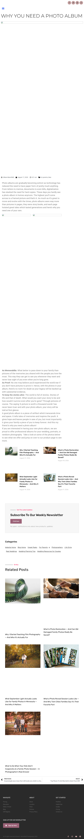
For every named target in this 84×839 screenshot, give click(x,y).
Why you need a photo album (41, 16)
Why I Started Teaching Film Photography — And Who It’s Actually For (29, 452)
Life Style (68, 547)
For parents (44, 177)
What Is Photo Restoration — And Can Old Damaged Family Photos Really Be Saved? (61, 632)
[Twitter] (73, 2)
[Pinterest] (77, 2)
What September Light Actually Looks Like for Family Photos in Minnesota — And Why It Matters (29, 481)
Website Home (10, 547)
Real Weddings (11, 551)
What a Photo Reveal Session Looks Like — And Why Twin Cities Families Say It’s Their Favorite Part (68, 481)
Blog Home (22, 547)
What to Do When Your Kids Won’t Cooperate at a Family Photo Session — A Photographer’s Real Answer (22, 769)
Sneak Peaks (32, 547)
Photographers (57, 547)
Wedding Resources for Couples (49, 551)
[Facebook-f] (69, 2)
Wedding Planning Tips (27, 551)
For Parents (43, 547)
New (49, 177)
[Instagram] (81, 2)
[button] (3, 8)
